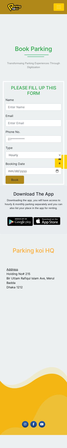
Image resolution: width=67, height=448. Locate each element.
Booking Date (15, 164)
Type (9, 148)
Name (10, 100)
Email (9, 116)
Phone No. (13, 132)
